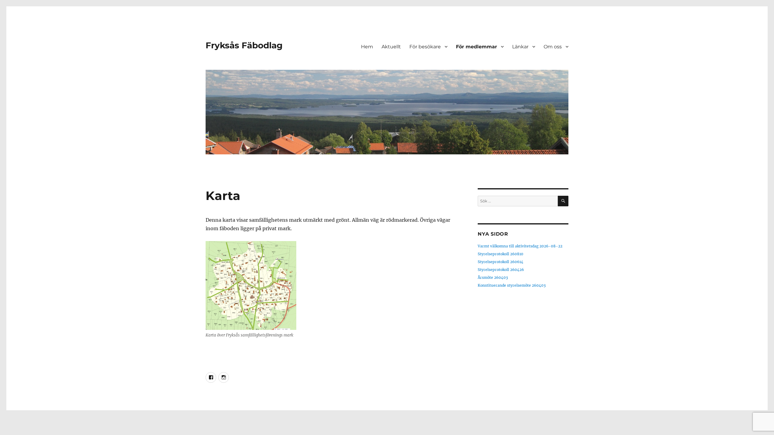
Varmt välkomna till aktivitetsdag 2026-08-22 (520, 246)
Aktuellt (391, 47)
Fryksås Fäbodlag (244, 45)
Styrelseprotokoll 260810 (500, 254)
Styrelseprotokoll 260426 (501, 269)
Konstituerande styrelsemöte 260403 (512, 285)
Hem (367, 47)
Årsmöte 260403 (493, 277)
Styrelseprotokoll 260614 (500, 261)
